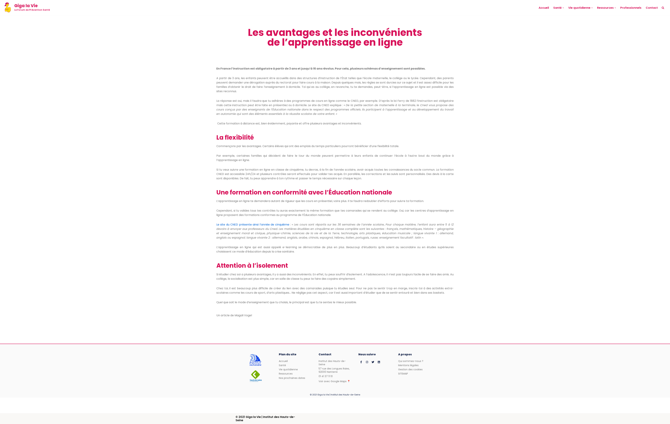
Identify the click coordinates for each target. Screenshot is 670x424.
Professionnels (630, 8)
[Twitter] (372, 362)
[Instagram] (367, 362)
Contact (652, 8)
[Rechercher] (663, 7)
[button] (563, 8)
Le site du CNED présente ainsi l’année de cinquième (252, 225)
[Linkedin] (378, 362)
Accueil (544, 8)
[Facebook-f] (361, 362)
